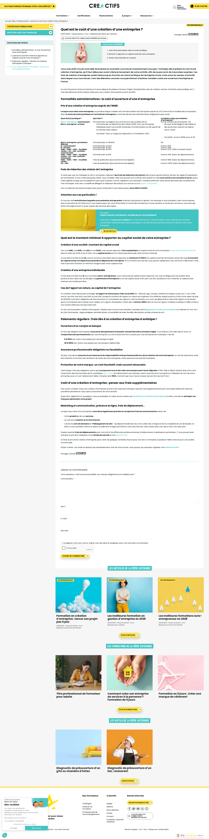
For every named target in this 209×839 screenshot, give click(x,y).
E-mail (64, 518)
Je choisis (13, 828)
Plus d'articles (128, 635)
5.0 (183, 835)
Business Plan (121, 435)
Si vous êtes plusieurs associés (183, 250)
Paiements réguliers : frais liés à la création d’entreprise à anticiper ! (29, 62)
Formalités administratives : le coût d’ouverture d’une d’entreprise (31, 51)
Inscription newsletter (138, 803)
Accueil (8, 21)
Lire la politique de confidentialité (14, 821)
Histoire (110, 806)
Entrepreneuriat (23, 21)
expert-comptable (149, 183)
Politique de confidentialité (158, 829)
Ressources (146, 15)
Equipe (109, 803)
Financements (106, 15)
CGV (140, 829)
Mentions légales (131, 829)
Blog (13, 21)
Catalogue (86, 803)
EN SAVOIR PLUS (110, 231)
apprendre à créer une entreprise (161, 309)
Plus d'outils (128, 781)
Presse (109, 813)
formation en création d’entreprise (149, 396)
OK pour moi (36, 828)
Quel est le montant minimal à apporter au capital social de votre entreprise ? (29, 57)
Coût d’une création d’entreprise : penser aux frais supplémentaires (30, 68)
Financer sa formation (87, 807)
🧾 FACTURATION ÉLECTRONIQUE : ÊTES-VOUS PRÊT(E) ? (27, 6)
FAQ (145, 829)
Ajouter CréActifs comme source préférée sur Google (85, 38)
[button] (4, 835)
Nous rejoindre (113, 810)
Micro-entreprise (69, 122)
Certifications (83, 15)
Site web (64, 530)
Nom (63, 506)
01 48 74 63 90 (201, 6)
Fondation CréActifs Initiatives (115, 820)
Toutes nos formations (19, 26)
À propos (126, 15)
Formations (61, 15)
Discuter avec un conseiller (22, 32)
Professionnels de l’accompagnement (91, 813)
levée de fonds (171, 447)
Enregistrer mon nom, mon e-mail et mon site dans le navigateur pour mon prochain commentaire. (105, 543)
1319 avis (200, 835)
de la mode (108, 373)
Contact (110, 816)
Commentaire (67, 479)
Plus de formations (128, 709)
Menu (13, 11)
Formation (104, 213)
